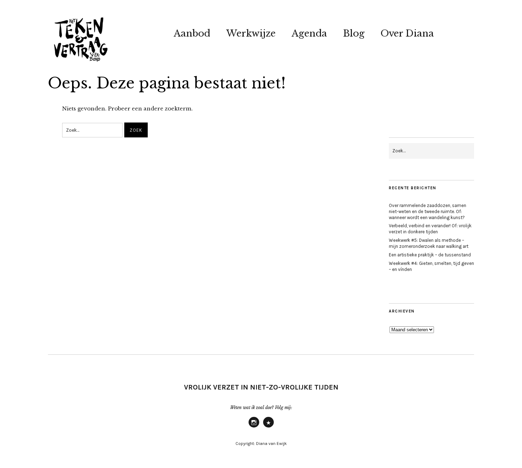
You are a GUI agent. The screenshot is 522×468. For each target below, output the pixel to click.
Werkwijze (251, 33)
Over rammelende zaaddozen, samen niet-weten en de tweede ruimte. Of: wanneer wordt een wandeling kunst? (427, 211)
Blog (354, 33)
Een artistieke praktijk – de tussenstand (430, 254)
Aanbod (192, 33)
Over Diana (407, 33)
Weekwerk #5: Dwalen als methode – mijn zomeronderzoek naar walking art (428, 243)
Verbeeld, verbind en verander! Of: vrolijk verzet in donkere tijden (430, 228)
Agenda (309, 33)
